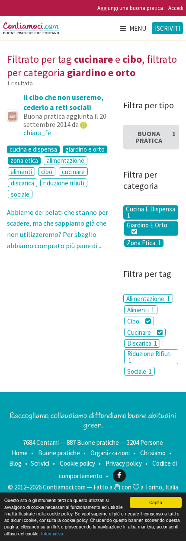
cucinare (73, 172)
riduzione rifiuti (63, 183)
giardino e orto (85, 149)
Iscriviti (167, 28)
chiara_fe (37, 132)
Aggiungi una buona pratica (130, 8)
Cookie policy (77, 463)
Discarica (142, 343)
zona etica (24, 161)
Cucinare (139, 332)
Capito (155, 502)
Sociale (139, 371)
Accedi (175, 8)
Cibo (134, 321)
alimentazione (65, 160)
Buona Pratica (155, 137)
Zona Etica (144, 243)
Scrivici (40, 463)
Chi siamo (153, 453)
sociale (20, 194)
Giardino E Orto (147, 225)
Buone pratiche (59, 453)
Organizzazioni (110, 453)
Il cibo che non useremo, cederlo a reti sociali (63, 102)
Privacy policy (124, 463)
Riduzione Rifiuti (149, 357)
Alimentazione (148, 299)
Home (20, 453)
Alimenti (140, 310)
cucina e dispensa (33, 149)
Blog (15, 463)
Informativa (52, 533)
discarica (22, 183)
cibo (46, 172)
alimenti (21, 172)
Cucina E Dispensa (150, 212)
